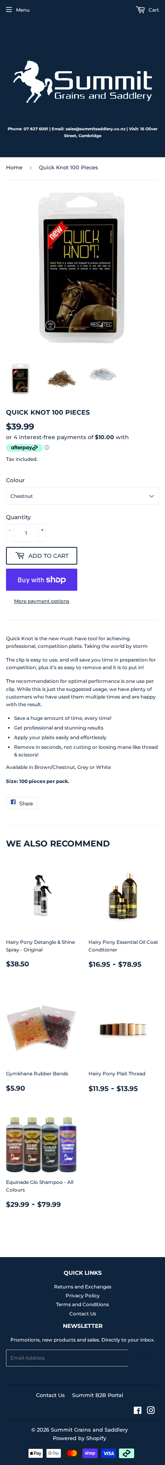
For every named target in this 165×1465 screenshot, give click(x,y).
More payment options (41, 601)
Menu (23, 10)
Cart (153, 10)
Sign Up (143, 1358)
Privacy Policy (83, 1295)
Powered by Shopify (79, 1438)
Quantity (18, 517)
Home (14, 167)
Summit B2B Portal (97, 1395)
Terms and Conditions (82, 1304)
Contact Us (82, 1314)
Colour (15, 480)
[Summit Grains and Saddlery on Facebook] (137, 1412)
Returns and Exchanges (82, 1287)
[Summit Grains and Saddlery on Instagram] (151, 1412)
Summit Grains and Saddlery (89, 1429)
